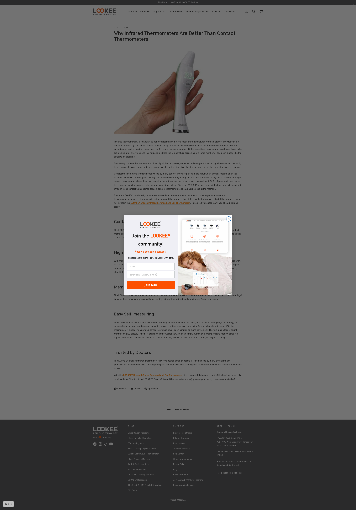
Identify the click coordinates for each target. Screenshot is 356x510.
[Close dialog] (228, 219)
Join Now (150, 285)
